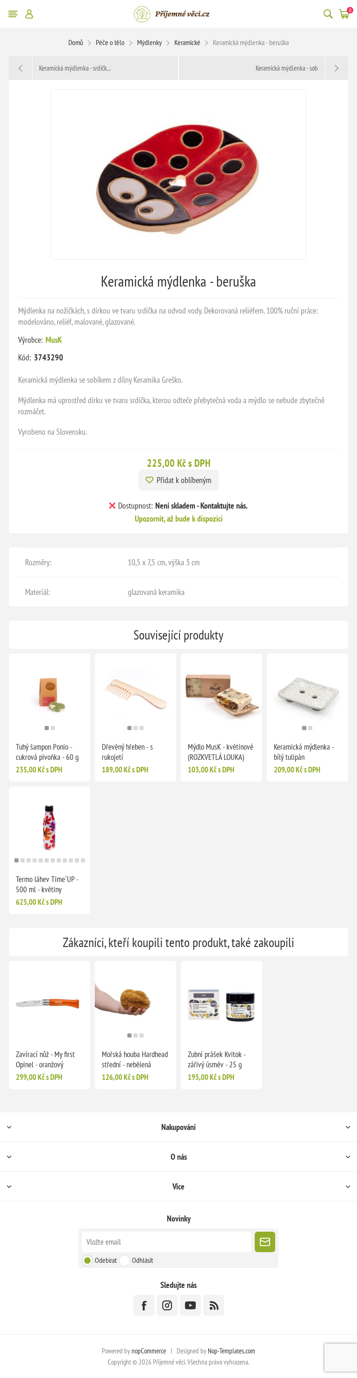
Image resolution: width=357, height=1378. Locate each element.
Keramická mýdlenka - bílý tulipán (304, 752)
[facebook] (143, 1305)
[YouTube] (190, 1305)
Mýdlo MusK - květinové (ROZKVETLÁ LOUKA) (220, 752)
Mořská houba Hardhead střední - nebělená (135, 1059)
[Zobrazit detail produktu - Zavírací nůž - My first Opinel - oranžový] (49, 1001)
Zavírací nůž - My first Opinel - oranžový (45, 1059)
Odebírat (106, 1260)
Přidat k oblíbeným (184, 480)
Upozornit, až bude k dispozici (179, 518)
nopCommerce (149, 1350)
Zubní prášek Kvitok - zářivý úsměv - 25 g (216, 1059)
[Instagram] (167, 1305)
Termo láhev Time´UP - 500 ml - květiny (47, 884)
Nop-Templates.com (231, 1350)
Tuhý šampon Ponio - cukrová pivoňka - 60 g (47, 752)
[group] (49, 694)
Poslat (265, 1242)
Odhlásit (142, 1260)
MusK (54, 339)
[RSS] (213, 1305)
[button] (47, 728)
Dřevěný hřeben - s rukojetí (127, 752)
